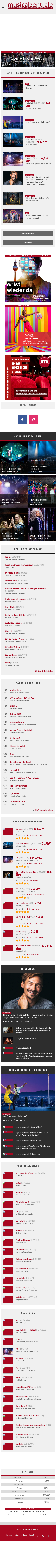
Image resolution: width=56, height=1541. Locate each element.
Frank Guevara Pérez (35, 835)
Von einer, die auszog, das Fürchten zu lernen (33, 1425)
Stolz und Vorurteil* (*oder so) (28, 1386)
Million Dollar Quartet (28, 1201)
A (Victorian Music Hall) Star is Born (22, 698)
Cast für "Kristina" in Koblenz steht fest (36, 86)
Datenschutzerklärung (21, 1535)
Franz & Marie (25, 1220)
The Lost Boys (23, 931)
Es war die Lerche (16, 580)
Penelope (13, 556)
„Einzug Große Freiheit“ (17, 745)
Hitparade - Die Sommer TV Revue (30, 1415)
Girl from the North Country (30, 1173)
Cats (33, 157)
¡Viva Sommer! (15, 738)
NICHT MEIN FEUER (27, 1434)
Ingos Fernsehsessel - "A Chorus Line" (28, 1154)
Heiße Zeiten (25, 1230)
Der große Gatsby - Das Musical (20, 761)
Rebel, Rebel (14, 607)
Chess (12, 753)
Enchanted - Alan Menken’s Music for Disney (24, 777)
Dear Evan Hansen (16, 654)
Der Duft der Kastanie (17, 646)
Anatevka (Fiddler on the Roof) (31, 1329)
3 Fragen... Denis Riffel (23, 1047)
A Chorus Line (14, 793)
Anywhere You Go (15, 690)
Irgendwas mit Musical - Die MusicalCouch (24, 564)
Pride (23, 888)
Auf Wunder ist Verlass (17, 801)
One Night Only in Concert (18, 622)
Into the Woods (26, 1249)
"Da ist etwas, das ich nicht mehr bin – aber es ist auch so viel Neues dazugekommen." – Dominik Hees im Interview (38, 180)
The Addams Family (27, 1268)
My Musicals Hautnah (17, 722)
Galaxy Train (14, 630)
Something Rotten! (24, 903)
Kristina (23, 1182)
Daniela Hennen (33, 880)
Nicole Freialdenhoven (36, 895)
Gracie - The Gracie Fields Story (20, 614)
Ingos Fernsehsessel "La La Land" (38, 121)
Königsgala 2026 (15, 714)
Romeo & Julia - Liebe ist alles (31, 871)
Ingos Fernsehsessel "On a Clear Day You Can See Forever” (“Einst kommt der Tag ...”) (32, 1133)
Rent (22, 1211)
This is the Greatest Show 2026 (37, 198)
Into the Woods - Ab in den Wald (20, 599)
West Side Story (26, 1297)
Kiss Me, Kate (25, 1278)
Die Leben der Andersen (28, 1258)
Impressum (9, 1535)
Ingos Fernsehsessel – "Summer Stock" (29, 1126)
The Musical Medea (16, 572)
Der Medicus (25, 1444)
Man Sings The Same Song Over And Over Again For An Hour (25, 589)
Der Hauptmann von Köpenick (19, 638)
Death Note (35, 102)
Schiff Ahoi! (14, 706)
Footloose (24, 1192)
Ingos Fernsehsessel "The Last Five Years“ (29, 1140)
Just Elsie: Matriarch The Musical (21, 730)
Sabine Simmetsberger (11, 1021)
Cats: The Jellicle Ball (25, 917)
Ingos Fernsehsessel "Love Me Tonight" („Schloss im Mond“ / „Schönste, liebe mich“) (33, 1147)
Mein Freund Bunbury (27, 1240)
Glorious (24, 1377)
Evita (20, 1339)
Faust (23, 1320)
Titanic (12, 662)
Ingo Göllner (8, 1120)
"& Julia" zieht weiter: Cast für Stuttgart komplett (37, 216)
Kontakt (31, 1535)
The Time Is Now (15, 769)
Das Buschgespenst (27, 1396)
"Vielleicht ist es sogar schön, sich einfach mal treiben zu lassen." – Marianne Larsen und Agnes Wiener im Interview (34, 1030)
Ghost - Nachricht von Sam (18, 785)
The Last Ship (25, 1287)
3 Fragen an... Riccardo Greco (26, 1038)
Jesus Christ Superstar (34, 140)
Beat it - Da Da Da (24, 1405)
